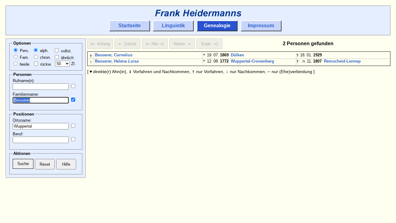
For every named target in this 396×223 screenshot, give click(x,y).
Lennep (353, 61)
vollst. (66, 51)
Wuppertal (240, 61)
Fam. (24, 57)
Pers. (24, 50)
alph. (44, 50)
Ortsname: (22, 120)
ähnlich (67, 57)
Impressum (261, 25)
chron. (45, 57)
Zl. (73, 63)
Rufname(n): (24, 80)
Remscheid (334, 61)
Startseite (129, 25)
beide (24, 64)
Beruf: (18, 134)
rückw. (45, 64)
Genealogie (217, 25)
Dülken (237, 55)
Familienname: (26, 94)
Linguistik (173, 25)
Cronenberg (263, 61)
